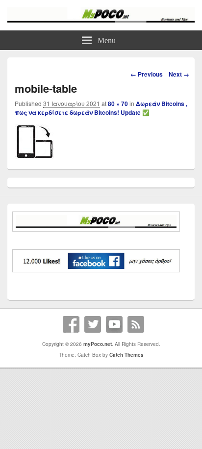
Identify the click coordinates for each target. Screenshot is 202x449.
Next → (179, 74)
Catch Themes (126, 354)
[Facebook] (71, 324)
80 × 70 (118, 103)
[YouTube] (114, 324)
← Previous (146, 74)
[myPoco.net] (101, 20)
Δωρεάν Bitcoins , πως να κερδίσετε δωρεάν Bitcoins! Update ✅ (101, 108)
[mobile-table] (34, 155)
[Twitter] (92, 324)
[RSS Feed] (135, 324)
